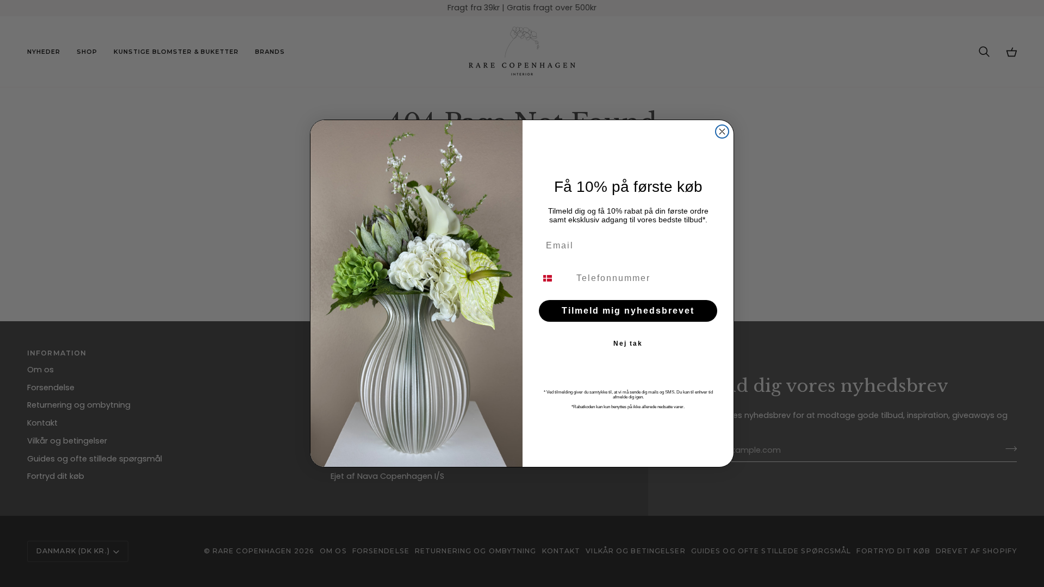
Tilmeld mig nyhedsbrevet (628, 310)
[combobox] (554, 278)
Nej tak (628, 343)
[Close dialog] (722, 131)
